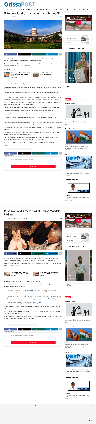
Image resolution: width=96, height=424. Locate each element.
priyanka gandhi (25, 324)
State (18, 9)
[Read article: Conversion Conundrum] (79, 187)
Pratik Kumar (73, 78)
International (35, 9)
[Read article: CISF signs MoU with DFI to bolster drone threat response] (36, 74)
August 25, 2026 (69, 144)
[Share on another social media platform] (60, 54)
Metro (22, 9)
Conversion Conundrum (71, 179)
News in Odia (86, 9)
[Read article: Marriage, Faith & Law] (79, 111)
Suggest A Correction (9, 155)
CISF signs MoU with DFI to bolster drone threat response (48, 73)
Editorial (32, 405)
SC (22, 149)
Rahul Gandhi (34, 324)
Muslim (18, 149)
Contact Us (55, 405)
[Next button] (91, 67)
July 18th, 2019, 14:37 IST (17, 218)
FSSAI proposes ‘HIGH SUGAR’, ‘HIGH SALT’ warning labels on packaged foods (20, 74)
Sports (62, 9)
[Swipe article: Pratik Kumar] (79, 67)
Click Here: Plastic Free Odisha (74, 48)
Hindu (14, 149)
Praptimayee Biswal (75, 276)
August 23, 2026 (69, 195)
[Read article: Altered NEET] (79, 162)
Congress (9, 324)
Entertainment (55, 9)
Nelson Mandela (17, 324)
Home (8, 9)
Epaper (80, 9)
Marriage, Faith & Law (71, 103)
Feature (48, 9)
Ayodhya (9, 149)
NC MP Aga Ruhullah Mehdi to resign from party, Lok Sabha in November (49, 273)
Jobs (60, 405)
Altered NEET (69, 154)
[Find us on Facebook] (89, 420)
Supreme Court (28, 149)
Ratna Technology (88, 405)
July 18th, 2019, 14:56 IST (17, 16)
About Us (45, 405)
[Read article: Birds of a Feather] (79, 137)
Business (42, 9)
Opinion (36, 405)
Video (75, 9)
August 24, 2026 (69, 367)
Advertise (50, 405)
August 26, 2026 (69, 119)
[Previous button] (66, 67)
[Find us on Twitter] (91, 420)
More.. (67, 9)
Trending (13, 9)
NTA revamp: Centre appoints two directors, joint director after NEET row (21, 273)
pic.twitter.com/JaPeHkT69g (47, 299)
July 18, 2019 (37, 303)
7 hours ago (14, 77)
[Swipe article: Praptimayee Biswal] (78, 265)
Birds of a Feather (70, 129)
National (28, 9)
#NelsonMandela (28, 291)
